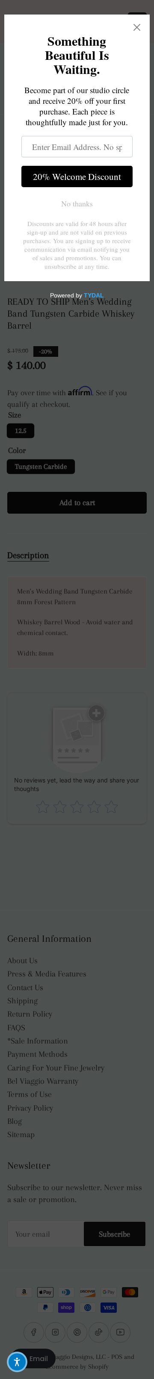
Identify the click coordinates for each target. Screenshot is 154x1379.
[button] (17, 1362)
